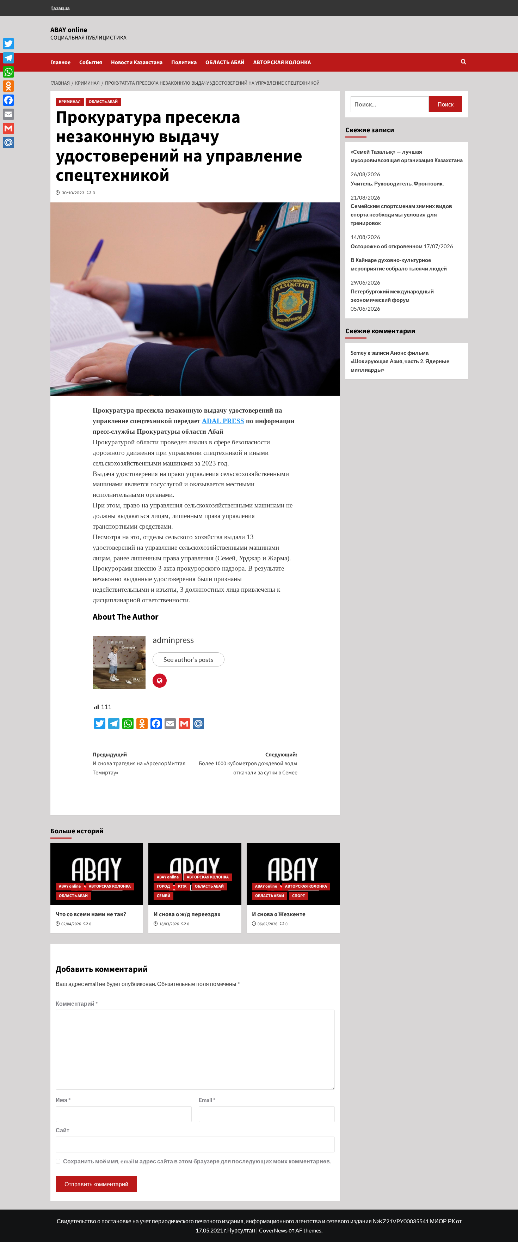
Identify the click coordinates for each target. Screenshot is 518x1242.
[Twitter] (8, 44)
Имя (63, 1099)
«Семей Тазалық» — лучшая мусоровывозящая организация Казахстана (407, 155)
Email (207, 1099)
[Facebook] (8, 100)
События (90, 62)
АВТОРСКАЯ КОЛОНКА (282, 62)
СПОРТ (298, 896)
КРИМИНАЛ (70, 102)
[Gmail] (8, 128)
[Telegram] (8, 58)
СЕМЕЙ (163, 896)
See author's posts (189, 659)
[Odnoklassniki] (8, 86)
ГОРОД (163, 886)
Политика (184, 62)
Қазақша (60, 8)
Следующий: (248, 764)
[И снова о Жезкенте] (293, 874)
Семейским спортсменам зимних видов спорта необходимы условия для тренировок (401, 214)
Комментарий (77, 1003)
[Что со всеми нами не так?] (96, 874)
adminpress (173, 640)
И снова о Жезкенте (279, 914)
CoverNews (273, 1230)
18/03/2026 (169, 924)
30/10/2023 (73, 192)
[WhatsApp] (8, 72)
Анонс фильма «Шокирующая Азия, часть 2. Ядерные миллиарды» (400, 361)
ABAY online (68, 30)
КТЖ (182, 886)
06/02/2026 (267, 924)
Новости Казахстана (136, 62)
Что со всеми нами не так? (91, 914)
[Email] (8, 114)
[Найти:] (390, 104)
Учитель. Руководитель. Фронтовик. (397, 183)
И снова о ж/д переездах (187, 914)
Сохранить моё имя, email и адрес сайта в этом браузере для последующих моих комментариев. (197, 1161)
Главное (60, 62)
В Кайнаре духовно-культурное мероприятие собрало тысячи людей (399, 264)
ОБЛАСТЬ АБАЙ (225, 62)
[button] (463, 62)
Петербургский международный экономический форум (392, 295)
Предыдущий (139, 764)
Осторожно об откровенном (387, 246)
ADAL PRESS (223, 421)
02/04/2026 (71, 924)
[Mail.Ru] (8, 142)
